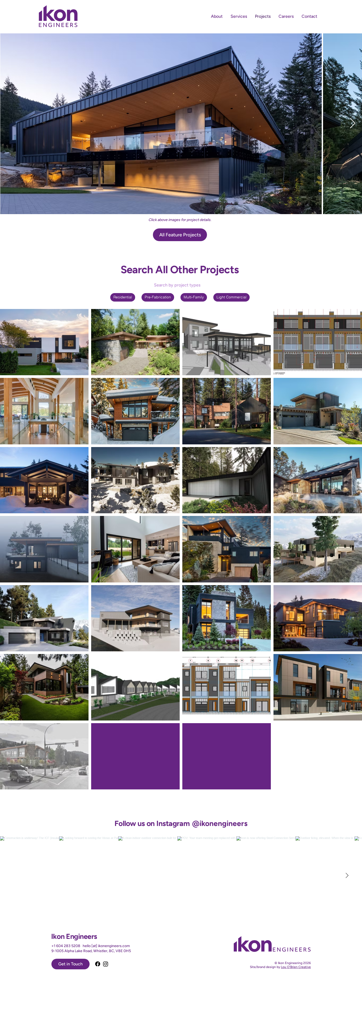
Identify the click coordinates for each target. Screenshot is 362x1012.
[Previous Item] (9, 123)
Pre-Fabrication (158, 297)
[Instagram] (105, 964)
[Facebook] (97, 964)
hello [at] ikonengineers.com (106, 946)
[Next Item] (352, 123)
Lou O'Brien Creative (296, 967)
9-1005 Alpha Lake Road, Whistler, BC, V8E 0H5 (91, 951)
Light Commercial (231, 297)
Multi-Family (194, 297)
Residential (122, 297)
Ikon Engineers (74, 936)
